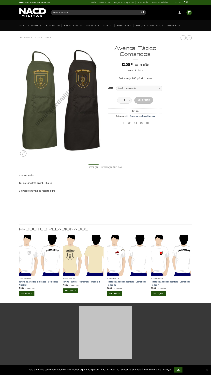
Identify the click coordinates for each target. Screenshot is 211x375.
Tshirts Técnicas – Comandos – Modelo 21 (82, 281)
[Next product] (183, 37)
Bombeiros (173, 25)
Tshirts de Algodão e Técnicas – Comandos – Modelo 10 (127, 283)
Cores (110, 88)
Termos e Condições (159, 2)
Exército (108, 25)
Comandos (34, 25)
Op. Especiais (52, 25)
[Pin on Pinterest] (141, 123)
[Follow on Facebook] (184, 2)
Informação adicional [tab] (111, 167)
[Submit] (143, 12)
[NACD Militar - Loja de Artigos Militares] (32, 12)
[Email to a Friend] (135, 123)
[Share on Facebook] (123, 123)
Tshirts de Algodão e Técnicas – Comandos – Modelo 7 (171, 283)
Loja (22, 25)
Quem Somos (105, 2)
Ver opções (26, 294)
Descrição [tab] (93, 167)
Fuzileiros (92, 25)
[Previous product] (189, 37)
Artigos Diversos (43, 37)
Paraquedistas (73, 25)
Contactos (176, 2)
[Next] (191, 268)
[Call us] (190, 2)
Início (93, 2)
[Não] (207, 371)
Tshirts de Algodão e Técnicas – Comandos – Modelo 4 (39, 283)
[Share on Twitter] (129, 123)
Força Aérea (125, 25)
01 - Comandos (25, 37)
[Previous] (19, 268)
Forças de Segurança (149, 25)
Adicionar (143, 100)
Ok (178, 370)
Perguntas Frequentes (124, 2)
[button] (179, 12)
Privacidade (143, 2)
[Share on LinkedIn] (147, 123)
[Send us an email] (187, 2)
